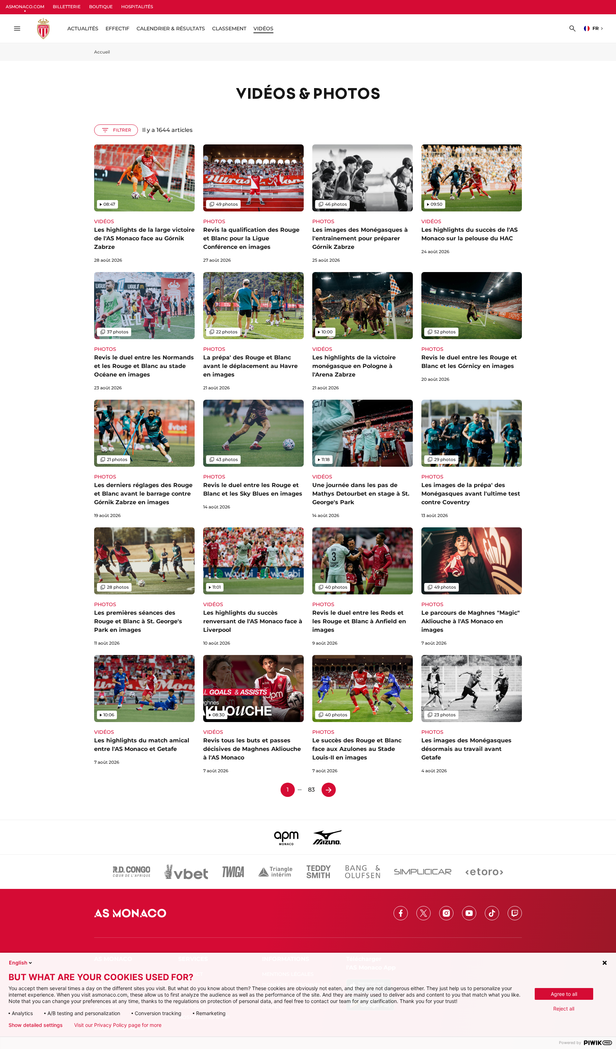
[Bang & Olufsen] (362, 872)
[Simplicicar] (422, 872)
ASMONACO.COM (25, 6)
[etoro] (484, 872)
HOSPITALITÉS (137, 6)
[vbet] (186, 872)
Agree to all (564, 994)
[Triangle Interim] (275, 872)
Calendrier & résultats (171, 28)
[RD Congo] (131, 872)
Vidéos (263, 28)
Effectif (117, 28)
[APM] (286, 837)
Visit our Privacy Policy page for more (117, 1025)
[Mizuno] (327, 837)
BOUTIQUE (101, 6)
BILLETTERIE (67, 6)
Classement (229, 28)
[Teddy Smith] (319, 872)
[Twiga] (233, 872)
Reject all (563, 1008)
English (18, 963)
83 (311, 789)
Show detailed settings (36, 1025)
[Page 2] (329, 790)
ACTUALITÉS (82, 28)
